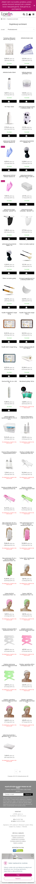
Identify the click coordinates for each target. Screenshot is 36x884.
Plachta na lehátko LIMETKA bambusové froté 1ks (27, 489)
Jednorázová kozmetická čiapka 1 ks (9, 244)
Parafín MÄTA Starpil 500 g (9, 347)
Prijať (18, 875)
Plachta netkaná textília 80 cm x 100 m (26, 347)
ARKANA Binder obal (27, 38)
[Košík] (30, 14)
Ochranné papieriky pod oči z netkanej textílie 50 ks (27, 279)
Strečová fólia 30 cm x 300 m (9, 382)
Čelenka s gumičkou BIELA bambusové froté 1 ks (26, 665)
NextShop (10, 882)
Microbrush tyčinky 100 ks (26, 381)
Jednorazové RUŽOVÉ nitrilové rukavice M (9, 176)
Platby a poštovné (18, 837)
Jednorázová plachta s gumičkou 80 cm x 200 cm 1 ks (26, 176)
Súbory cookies (18, 843)
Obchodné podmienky (18, 835)
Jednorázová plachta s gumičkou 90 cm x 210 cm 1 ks (9, 736)
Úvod (4, 19)
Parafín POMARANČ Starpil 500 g (9, 313)
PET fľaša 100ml (9, 106)
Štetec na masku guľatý (9, 278)
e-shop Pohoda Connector (20, 882)
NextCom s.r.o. (31, 882)
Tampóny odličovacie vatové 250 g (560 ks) (9, 38)
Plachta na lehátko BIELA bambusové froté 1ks (27, 452)
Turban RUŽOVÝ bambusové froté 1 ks (9, 594)
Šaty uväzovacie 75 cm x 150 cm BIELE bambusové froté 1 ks (9, 524)
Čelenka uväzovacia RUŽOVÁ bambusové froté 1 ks (26, 630)
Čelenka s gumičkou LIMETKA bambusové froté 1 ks (27, 701)
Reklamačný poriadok (18, 839)
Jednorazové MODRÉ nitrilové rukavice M (9, 141)
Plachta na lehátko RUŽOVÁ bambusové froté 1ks (9, 488)
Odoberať (28, 794)
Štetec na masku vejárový (26, 244)
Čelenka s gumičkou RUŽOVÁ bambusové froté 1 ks (9, 701)
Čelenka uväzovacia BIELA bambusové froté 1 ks (9, 629)
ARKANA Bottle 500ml (9, 72)
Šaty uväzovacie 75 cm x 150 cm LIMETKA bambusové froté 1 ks (9, 559)
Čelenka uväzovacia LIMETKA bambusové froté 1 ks (9, 665)
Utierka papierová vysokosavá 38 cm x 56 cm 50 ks (9, 418)
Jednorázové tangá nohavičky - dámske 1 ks (27, 210)
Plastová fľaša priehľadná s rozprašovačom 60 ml (9, 452)
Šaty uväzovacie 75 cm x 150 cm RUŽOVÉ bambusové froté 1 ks (27, 524)
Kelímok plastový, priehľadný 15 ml (27, 73)
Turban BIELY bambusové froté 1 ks (26, 559)
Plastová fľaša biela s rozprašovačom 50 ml (27, 417)
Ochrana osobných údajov (18, 841)
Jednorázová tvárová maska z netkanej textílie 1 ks (27, 107)
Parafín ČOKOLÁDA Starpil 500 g (26, 313)
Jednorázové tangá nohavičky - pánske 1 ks (9, 210)
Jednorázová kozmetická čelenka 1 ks (27, 141)
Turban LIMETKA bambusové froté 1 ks (27, 594)
